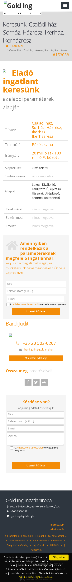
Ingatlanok (14, 536)
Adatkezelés (57, 529)
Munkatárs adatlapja (36, 358)
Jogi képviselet (39, 545)
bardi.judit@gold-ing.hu (38, 349)
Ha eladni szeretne (38, 540)
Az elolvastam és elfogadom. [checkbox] (38, 304)
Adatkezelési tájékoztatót (26, 304)
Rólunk (40, 536)
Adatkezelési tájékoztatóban (36, 577)
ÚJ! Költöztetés (56, 545)
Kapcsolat (36, 549)
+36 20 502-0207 (39, 343)
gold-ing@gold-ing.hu (23, 516)
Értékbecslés (56, 540)
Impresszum (57, 524)
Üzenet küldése (36, 311)
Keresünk (17, 45)
